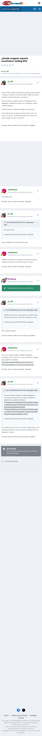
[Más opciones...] (38, 82)
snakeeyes (30, 222)
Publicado (20, 84)
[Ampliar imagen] (17, 362)
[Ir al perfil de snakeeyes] (4, 191)
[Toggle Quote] (5, 222)
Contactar (33, 715)
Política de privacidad (19, 715)
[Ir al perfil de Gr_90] (4, 83)
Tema (6, 715)
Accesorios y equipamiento (31, 73)
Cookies (21, 718)
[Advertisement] (21, 34)
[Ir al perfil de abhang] (4, 280)
